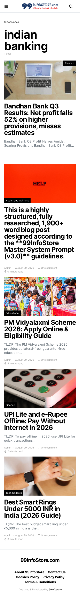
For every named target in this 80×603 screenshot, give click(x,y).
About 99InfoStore (29, 572)
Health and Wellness (17, 200)
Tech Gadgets (14, 492)
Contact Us (57, 572)
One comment (49, 267)
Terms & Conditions (40, 582)
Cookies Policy (27, 577)
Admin (7, 267)
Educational (12, 313)
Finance (69, 63)
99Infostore (55, 589)
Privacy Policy (53, 577)
